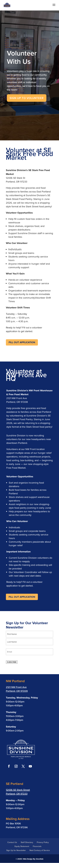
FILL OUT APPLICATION (22, 342)
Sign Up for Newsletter (16, 850)
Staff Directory (27, 842)
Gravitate (39, 859)
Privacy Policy (43, 842)
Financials (37, 846)
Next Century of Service (40, 850)
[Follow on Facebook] (9, 766)
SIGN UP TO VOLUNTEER (27, 98)
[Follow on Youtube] (30, 766)
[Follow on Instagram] (16, 766)
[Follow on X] (23, 766)
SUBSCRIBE (11, 662)
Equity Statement (22, 846)
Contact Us (12, 842)
